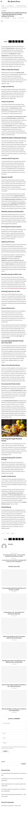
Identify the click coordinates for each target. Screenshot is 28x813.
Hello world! (18, 805)
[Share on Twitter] (16, 41)
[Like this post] (10, 41)
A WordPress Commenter (7, 805)
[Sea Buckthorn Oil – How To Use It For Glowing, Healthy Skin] (14, 601)
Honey (7, 533)
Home (2, 5)
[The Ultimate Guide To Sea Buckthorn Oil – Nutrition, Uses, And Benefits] (14, 650)
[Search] (26, 1)
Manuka (12, 533)
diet (3, 533)
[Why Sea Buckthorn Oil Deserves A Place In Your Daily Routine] (14, 698)
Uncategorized (10, 5)
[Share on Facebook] (13, 41)
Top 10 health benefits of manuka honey (17, 288)
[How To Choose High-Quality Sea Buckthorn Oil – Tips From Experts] (14, 674)
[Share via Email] (22, 41)
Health (7, 18)
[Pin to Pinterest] (19, 41)
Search (3, 761)
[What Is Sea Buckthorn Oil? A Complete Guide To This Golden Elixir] (14, 626)
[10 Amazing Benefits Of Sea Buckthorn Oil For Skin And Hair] (14, 577)
